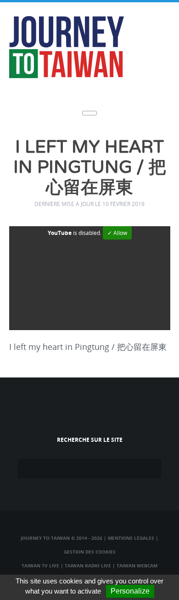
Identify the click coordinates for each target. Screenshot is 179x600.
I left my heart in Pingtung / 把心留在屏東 (89, 168)
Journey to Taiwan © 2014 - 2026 (61, 538)
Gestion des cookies (90, 552)
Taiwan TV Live (40, 565)
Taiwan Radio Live (88, 565)
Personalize (130, 591)
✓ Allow (117, 233)
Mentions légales (131, 538)
